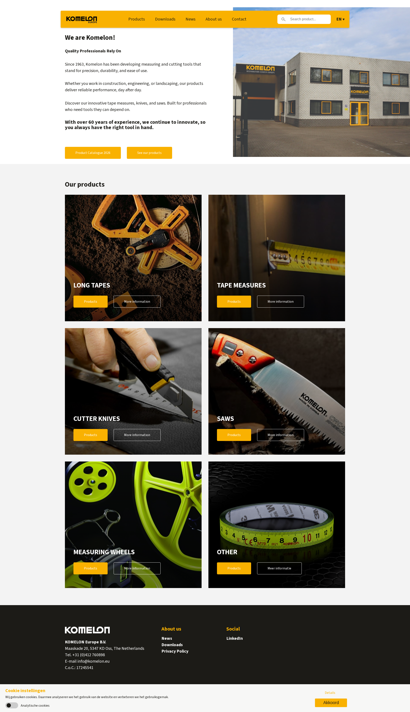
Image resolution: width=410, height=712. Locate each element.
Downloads (165, 19)
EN (339, 19)
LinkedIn (234, 638)
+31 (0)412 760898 (88, 655)
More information (137, 301)
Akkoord (331, 702)
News (190, 19)
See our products (149, 152)
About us (214, 19)
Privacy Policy (174, 651)
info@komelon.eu (94, 661)
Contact (239, 19)
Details (330, 692)
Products (136, 19)
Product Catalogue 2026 (92, 152)
